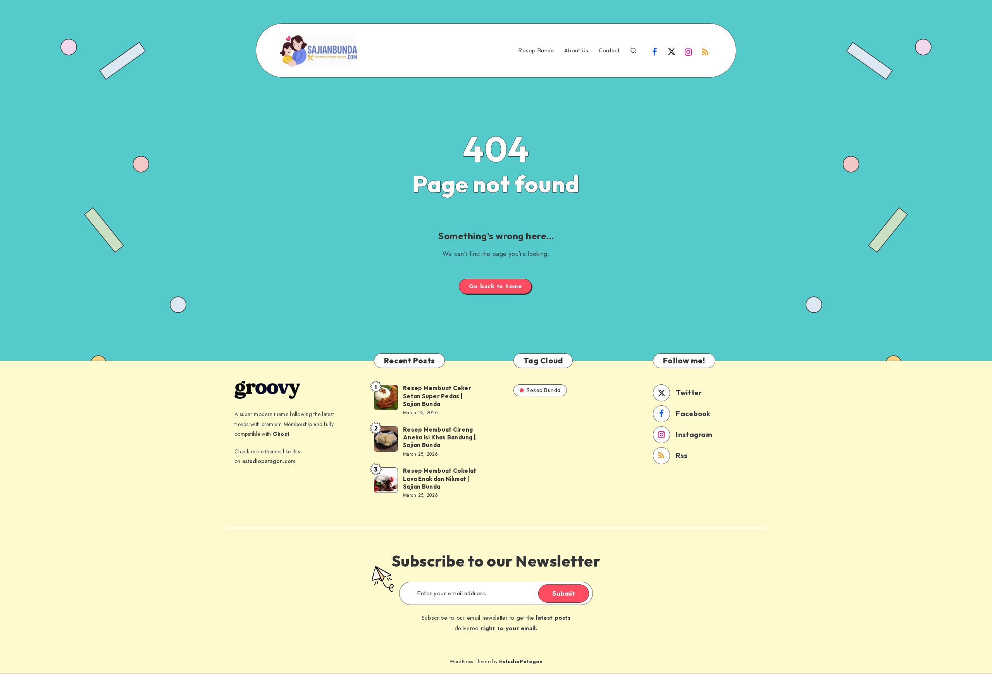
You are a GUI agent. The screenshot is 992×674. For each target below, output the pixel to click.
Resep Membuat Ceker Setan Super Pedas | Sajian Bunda (437, 396)
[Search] (633, 49)
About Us (576, 50)
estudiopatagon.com (269, 461)
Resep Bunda (536, 50)
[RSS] (705, 51)
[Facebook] (654, 51)
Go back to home (495, 286)
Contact (609, 50)
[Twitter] (671, 51)
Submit (563, 593)
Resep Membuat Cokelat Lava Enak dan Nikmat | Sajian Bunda (439, 478)
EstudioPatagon (520, 661)
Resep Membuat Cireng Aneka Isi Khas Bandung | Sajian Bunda (439, 437)
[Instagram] (688, 51)
